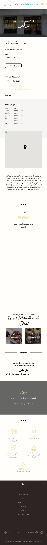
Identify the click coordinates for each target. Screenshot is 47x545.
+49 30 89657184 (12, 77)
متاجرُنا (23, 506)
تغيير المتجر (8, 95)
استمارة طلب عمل (23, 514)
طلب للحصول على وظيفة (23, 403)
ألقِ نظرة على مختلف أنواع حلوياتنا (17, 374)
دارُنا (23, 498)
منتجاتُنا (23, 510)
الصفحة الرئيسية (17, 42)
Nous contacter (23, 502)
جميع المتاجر (8, 42)
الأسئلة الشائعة (23, 494)
